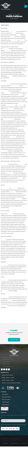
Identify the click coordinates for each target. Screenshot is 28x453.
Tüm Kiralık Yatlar (14, 339)
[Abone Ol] (24, 420)
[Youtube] (6, 369)
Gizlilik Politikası (24, 443)
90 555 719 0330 (6, 361)
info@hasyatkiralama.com (8, 366)
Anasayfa (10, 14)
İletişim (12, 304)
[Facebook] (2, 369)
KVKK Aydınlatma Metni (14, 443)
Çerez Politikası (5, 443)
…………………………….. (12, 31)
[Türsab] (4, 408)
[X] (9, 369)
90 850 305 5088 (6, 364)
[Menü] (25, 6)
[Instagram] (4, 369)
